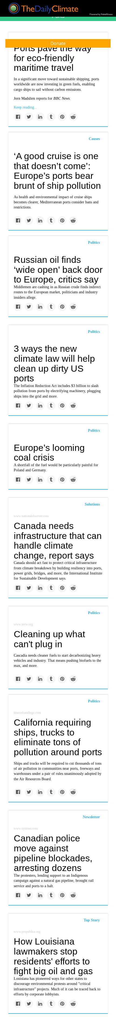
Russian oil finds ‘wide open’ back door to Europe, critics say (58, 269)
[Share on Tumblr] (51, 117)
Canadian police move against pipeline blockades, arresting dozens (53, 853)
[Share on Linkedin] (40, 117)
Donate (58, 43)
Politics (94, 243)
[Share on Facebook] (18, 117)
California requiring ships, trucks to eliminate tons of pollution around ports (58, 737)
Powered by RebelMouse (101, 14)
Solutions (92, 504)
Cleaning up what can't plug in (49, 639)
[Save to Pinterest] (62, 117)
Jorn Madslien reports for (42, 98)
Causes (94, 139)
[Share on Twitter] (29, 117)
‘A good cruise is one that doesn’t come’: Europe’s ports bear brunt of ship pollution (57, 171)
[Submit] (108, 61)
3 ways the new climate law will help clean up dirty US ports (54, 363)
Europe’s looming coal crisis (49, 453)
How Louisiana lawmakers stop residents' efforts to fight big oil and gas (53, 956)
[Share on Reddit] (73, 117)
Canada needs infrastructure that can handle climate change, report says (58, 540)
